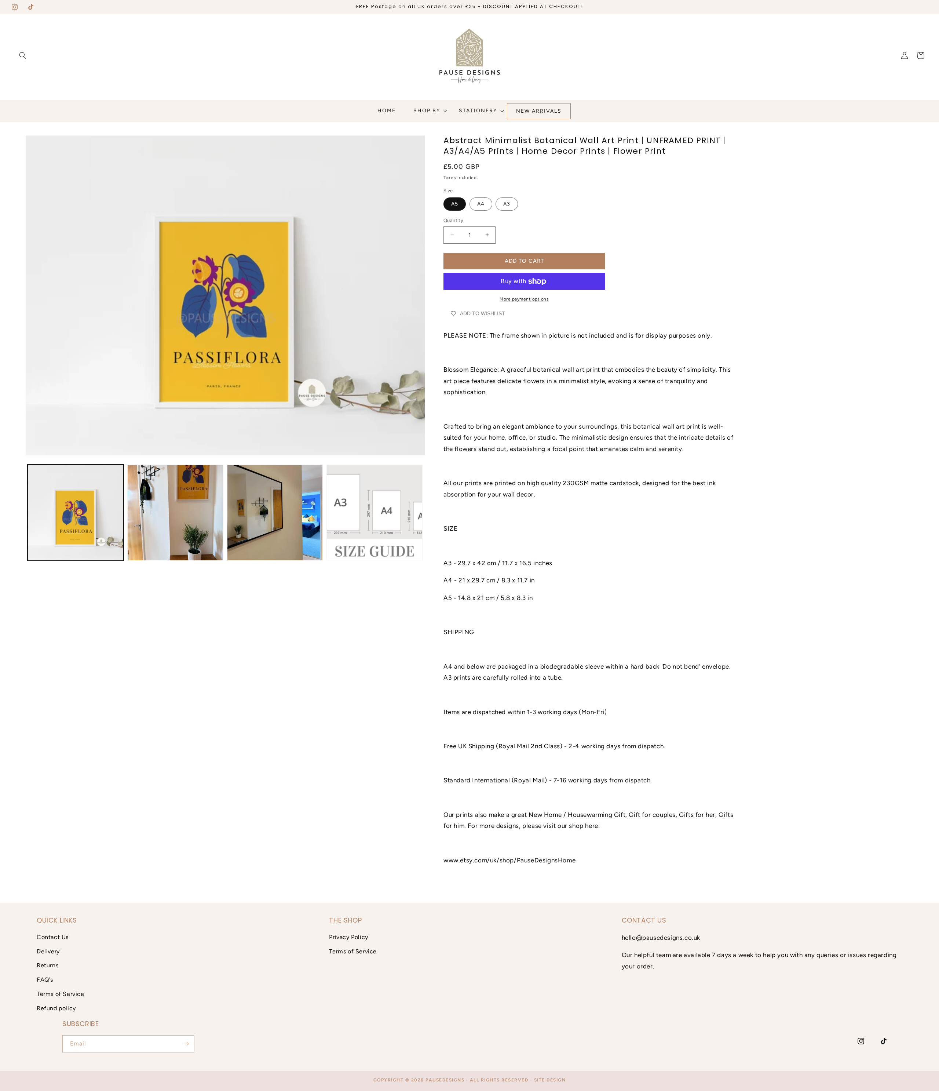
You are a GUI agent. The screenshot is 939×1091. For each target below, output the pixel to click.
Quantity (453, 220)
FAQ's (45, 979)
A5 (454, 204)
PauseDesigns (444, 1080)
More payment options (524, 299)
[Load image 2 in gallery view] (175, 513)
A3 (506, 204)
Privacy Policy (348, 937)
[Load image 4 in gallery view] (374, 513)
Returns (47, 965)
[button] (23, 55)
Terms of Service (60, 993)
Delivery (48, 951)
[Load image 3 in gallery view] (275, 513)
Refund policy (56, 1008)
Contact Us (53, 937)
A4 (481, 204)
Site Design (550, 1080)
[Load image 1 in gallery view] (76, 513)
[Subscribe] (186, 1043)
